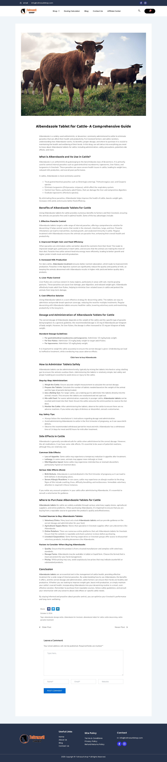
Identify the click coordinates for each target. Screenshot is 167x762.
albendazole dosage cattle (54, 617)
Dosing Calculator (72, 11)
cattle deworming (111, 617)
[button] (48, 609)
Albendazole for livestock (73, 617)
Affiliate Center (114, 11)
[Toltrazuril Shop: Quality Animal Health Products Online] (28, 11)
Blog (86, 11)
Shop (55, 11)
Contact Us (98, 11)
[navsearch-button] (139, 11)
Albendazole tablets (112, 398)
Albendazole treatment (62, 264)
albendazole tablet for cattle (94, 617)
